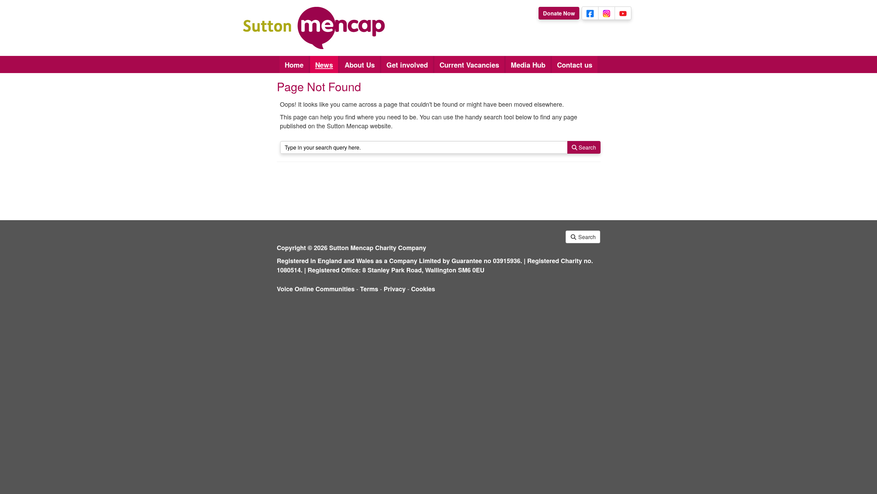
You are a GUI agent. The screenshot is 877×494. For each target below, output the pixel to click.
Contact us (574, 65)
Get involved (407, 65)
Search (586, 147)
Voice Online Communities (316, 288)
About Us (360, 65)
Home (294, 65)
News (324, 65)
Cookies (423, 288)
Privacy (395, 288)
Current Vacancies (469, 65)
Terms (369, 288)
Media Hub (528, 65)
